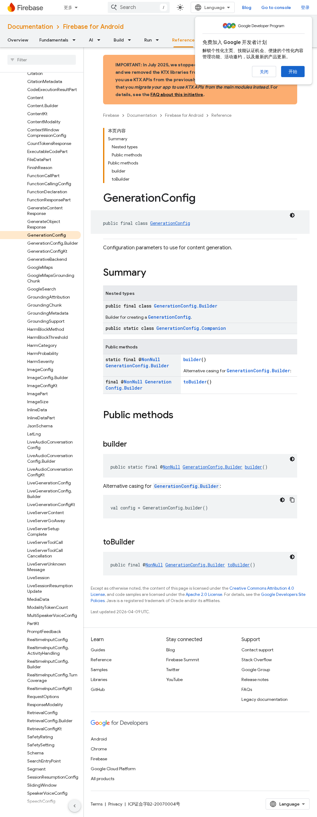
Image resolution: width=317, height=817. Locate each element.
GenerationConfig (170, 223)
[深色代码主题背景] (292, 215)
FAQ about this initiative (176, 94)
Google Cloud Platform (113, 768)
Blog (246, 7)
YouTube (174, 679)
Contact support (257, 650)
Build (119, 40)
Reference (183, 40)
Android (99, 739)
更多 (68, 7)
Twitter (173, 669)
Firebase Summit (182, 659)
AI (91, 40)
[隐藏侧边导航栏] (74, 806)
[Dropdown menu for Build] (131, 40)
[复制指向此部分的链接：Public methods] (179, 415)
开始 (293, 71)
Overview (17, 40)
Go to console (276, 7)
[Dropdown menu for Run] (159, 40)
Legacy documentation (264, 699)
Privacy (115, 804)
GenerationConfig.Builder (185, 306)
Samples (99, 669)
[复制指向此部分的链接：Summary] (152, 273)
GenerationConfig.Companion (191, 328)
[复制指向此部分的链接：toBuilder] (141, 542)
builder (192, 359)
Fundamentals (53, 40)
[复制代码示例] (292, 500)
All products (102, 778)
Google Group (255, 669)
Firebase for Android (93, 27)
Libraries (99, 679)
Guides (98, 650)
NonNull (150, 359)
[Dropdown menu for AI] (100, 40)
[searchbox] (41, 60)
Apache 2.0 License (204, 594)
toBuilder (195, 382)
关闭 (264, 72)
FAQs (246, 689)
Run (148, 40)
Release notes (254, 679)
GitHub (98, 689)
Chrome (99, 749)
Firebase (111, 115)
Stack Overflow (256, 659)
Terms (96, 804)
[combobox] (139, 7)
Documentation (30, 27)
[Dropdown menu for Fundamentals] (75, 40)
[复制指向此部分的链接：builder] (133, 444)
